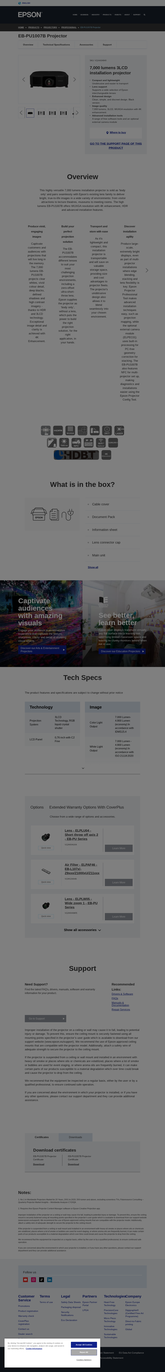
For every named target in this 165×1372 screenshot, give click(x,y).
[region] (52, 1353)
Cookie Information (34, 1349)
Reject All (84, 1352)
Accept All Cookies (84, 1345)
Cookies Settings (84, 1360)
